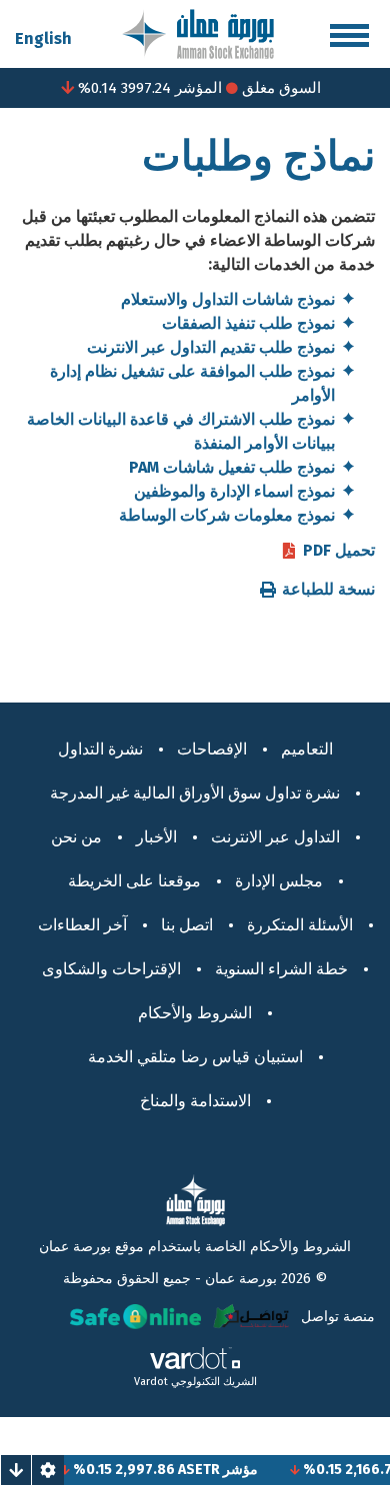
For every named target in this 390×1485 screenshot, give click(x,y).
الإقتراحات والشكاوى (111, 968)
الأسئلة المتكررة (300, 924)
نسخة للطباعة (328, 590)
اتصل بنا (187, 924)
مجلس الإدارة (279, 880)
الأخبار (156, 836)
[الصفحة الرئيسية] (198, 32)
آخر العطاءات (82, 924)
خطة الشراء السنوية (281, 968)
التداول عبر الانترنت (275, 836)
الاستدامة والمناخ (195, 1100)
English (43, 38)
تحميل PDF (339, 551)
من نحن (76, 836)
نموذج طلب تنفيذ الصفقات (248, 323)
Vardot (151, 1381)
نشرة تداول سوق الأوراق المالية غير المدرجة (195, 792)
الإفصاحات (212, 749)
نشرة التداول (100, 749)
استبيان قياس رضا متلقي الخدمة (195, 1056)
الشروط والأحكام (195, 1012)
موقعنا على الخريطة (134, 880)
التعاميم (307, 749)
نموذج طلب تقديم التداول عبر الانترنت (211, 347)
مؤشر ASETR (228, 1469)
